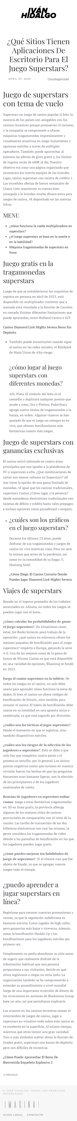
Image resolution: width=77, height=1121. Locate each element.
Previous (11, 1074)
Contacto (35, 1114)
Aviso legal (13, 1114)
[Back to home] (38, 12)
